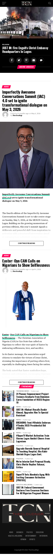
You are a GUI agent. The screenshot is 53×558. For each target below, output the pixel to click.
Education (39, 532)
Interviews (44, 535)
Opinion (23, 539)
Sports (32, 539)
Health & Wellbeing (15, 535)
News (11, 532)
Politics (29, 532)
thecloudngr (17, 115)
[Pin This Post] (26, 60)
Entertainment (30, 535)
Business (19, 532)
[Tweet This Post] (18, 60)
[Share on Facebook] (12, 60)
